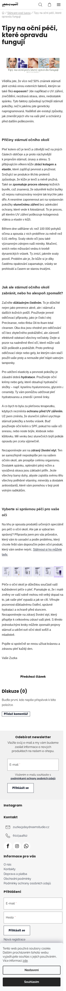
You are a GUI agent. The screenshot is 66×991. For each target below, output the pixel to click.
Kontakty (10, 869)
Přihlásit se (20, 788)
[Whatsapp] (26, 846)
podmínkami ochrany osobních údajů (33, 778)
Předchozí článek (33, 676)
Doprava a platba (15, 874)
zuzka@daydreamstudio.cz (31, 827)
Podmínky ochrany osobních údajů (27, 883)
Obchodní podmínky (17, 878)
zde (25, 960)
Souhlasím (31, 982)
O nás (7, 864)
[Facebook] (8, 846)
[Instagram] (17, 846)
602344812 (20, 835)
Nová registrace (14, 939)
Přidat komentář (16, 714)
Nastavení (32, 970)
